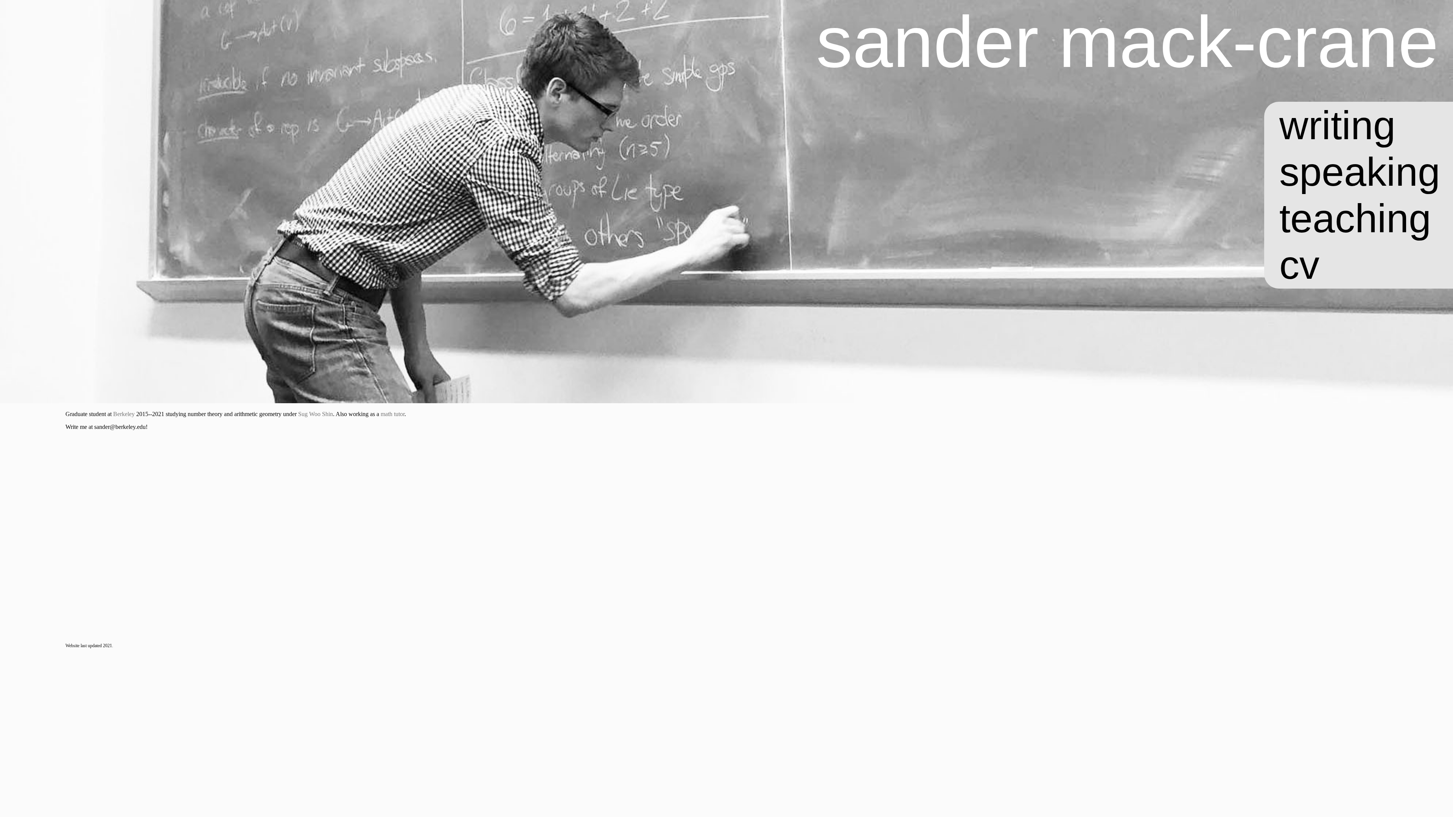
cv (1299, 264)
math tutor (392, 414)
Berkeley (124, 414)
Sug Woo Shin (315, 414)
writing (1337, 125)
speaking (1359, 171)
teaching (1355, 218)
